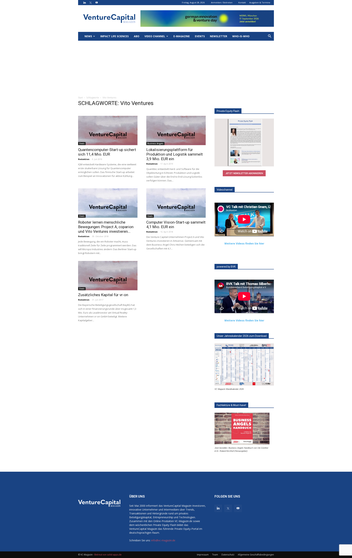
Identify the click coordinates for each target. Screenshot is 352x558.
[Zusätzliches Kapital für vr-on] (108, 275)
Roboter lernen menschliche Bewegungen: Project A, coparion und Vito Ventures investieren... (105, 227)
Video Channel (154, 36)
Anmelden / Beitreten (221, 2)
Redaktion (83, 159)
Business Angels (155, 143)
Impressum (203, 554)
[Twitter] (90, 2)
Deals (82, 143)
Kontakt (242, 2)
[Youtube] (96, 2)
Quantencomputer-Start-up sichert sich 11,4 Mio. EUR (107, 152)
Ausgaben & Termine (259, 2)
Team (215, 554)
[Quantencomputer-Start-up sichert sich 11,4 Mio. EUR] (108, 130)
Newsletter (218, 36)
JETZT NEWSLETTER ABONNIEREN (244, 173)
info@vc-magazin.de (163, 540)
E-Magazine (181, 36)
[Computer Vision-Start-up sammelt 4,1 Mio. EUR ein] (176, 203)
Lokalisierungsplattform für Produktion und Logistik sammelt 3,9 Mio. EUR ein (174, 154)
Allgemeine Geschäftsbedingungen (256, 554)
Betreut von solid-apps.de (108, 554)
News (88, 36)
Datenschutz (227, 554)
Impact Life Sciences (114, 36)
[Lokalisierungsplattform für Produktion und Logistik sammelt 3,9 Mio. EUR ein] (176, 130)
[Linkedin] (84, 2)
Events (200, 36)
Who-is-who (241, 36)
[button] (269, 36)
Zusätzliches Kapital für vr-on (103, 295)
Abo (136, 36)
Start (80, 97)
